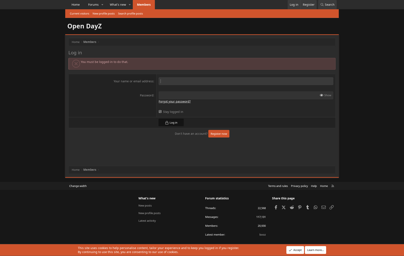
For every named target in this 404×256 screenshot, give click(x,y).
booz (262, 234)
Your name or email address (133, 81)
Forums (93, 5)
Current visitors (79, 13)
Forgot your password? (175, 101)
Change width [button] (78, 186)
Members (144, 5)
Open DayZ (84, 26)
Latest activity (147, 221)
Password (146, 95)
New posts (145, 205)
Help (314, 186)
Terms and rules (278, 186)
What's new (118, 5)
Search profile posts (130, 13)
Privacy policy (299, 186)
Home (76, 5)
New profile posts (104, 13)
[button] (102, 4)
